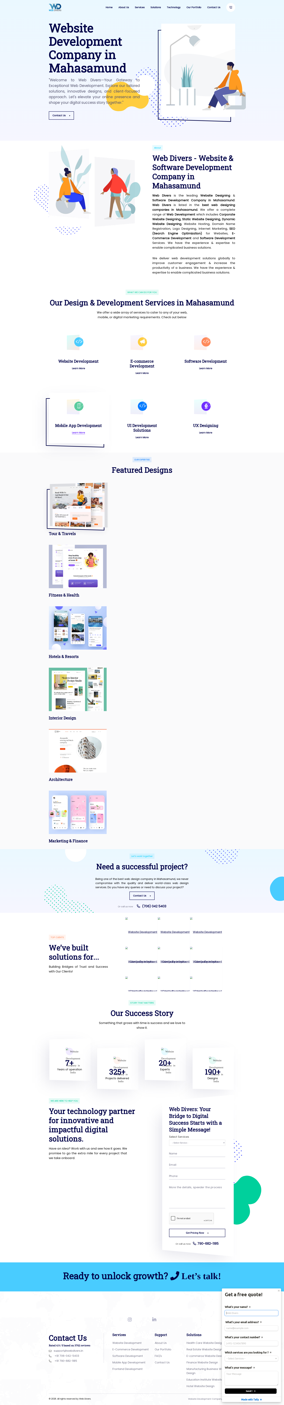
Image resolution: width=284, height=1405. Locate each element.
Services (140, 7)
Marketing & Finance (68, 840)
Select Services (179, 1137)
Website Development (78, 361)
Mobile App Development (78, 425)
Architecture (61, 779)
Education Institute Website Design (209, 1379)
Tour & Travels (62, 533)
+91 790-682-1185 (65, 1361)
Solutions (156, 7)
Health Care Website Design (205, 1343)
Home (109, 7)
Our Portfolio (194, 7)
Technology (174, 7)
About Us (123, 7)
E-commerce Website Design (206, 1356)
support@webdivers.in (68, 1350)
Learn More (78, 368)
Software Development (206, 361)
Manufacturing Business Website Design (208, 1371)
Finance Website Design (202, 1362)
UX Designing (205, 425)
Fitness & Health (64, 595)
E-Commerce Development (130, 1349)
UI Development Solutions (142, 428)
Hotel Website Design (200, 1386)
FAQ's (158, 1356)
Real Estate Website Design (204, 1349)
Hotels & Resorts (64, 656)
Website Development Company (205, 1398)
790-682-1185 (208, 1244)
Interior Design (62, 718)
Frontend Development (127, 1369)
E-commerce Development (142, 363)
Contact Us (213, 7)
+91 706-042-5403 (66, 1356)
